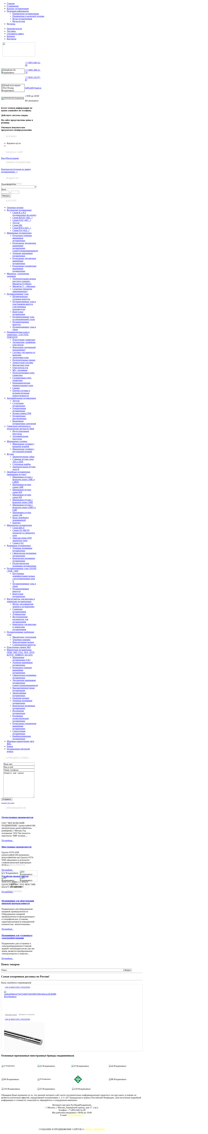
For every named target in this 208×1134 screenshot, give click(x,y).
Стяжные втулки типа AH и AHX (23, 460)
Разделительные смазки (23, 360)
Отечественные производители (17, 817)
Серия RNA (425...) (21, 228)
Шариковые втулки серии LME (21, 485)
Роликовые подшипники (19, 545)
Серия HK (17, 225)
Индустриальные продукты (20, 432)
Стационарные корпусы (24, 644)
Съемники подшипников (19, 610)
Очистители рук (20, 367)
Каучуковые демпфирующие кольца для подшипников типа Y (23, 577)
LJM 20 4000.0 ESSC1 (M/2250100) (17, 1019)
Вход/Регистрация (10, 158)
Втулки (10, 454)
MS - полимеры (19, 370)
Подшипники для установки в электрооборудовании (17, 936)
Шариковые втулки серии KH (21, 490)
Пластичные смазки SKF (19, 647)
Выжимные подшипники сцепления (24, 422)
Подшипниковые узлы (18, 294)
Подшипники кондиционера (19, 417)
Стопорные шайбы (21, 464)
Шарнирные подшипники (19, 525)
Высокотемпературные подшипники (23, 689)
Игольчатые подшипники (19, 210)
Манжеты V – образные (23, 286)
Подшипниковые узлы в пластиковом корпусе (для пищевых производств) (24, 305)
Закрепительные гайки (23, 456)
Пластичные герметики (23, 339)
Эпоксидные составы (22, 362)
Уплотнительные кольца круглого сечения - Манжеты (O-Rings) (24, 281)
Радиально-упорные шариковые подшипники (22, 238)
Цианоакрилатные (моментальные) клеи (22, 384)
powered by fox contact (7, 803)
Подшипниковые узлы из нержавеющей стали (23, 318)
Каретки (16, 522)
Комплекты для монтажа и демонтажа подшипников (24, 627)
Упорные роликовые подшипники (22, 549)
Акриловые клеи (20, 357)
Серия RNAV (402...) (22, 217)
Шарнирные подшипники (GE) (21, 658)
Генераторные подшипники (19, 409)
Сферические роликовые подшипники (24, 554)
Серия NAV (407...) (21, 220)
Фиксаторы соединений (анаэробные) (24, 348)
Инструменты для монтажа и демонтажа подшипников (21, 600)
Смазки (16, 388)
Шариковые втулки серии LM (21, 513)
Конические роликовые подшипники (23, 559)
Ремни (10, 746)
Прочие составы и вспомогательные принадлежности (21, 393)
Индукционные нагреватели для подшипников (20, 619)
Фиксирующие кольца (23, 642)
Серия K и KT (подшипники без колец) (24, 213)
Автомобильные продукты (20, 437)
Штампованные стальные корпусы (21, 297)
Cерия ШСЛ (18, 528)
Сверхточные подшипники (18, 732)
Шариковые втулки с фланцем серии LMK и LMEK (23, 479)
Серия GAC (18, 543)
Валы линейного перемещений (20, 518)
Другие (16, 223)
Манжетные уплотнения (24, 637)
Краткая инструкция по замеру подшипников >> (16, 170)
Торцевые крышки (21, 639)
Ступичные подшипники (18, 404)
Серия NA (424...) (20, 230)
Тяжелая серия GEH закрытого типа (22, 539)
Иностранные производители (16, 847)
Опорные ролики (15, 207)
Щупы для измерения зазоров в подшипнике (23, 605)
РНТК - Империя (95, 1129)
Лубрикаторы (19, 614)
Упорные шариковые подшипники (22, 254)
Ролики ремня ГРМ (21, 413)
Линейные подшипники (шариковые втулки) (18, 473)
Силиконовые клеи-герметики (22, 379)
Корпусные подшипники (18, 313)
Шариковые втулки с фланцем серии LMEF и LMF (24, 507)
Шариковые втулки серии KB (21, 496)
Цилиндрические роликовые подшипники (24, 564)
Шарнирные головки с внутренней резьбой (23, 450)
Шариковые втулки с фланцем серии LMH (22, 501)
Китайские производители (15, 876)
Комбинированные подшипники (21, 737)
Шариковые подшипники (19, 233)
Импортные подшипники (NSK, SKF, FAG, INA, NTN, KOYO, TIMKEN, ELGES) (21, 652)
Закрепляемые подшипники (19, 694)
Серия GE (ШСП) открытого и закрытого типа (23, 533)
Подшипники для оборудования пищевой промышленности (18, 902)
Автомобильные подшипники (21, 398)
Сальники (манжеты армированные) (22, 290)
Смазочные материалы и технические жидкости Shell (20, 427)
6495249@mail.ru (33, 88)
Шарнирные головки (17, 441)
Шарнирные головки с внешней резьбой (23, 445)
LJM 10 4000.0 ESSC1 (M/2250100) (17, 987)
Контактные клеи (20, 365)
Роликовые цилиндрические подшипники (20, 718)
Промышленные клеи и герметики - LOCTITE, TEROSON (18, 334)
